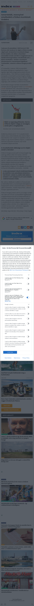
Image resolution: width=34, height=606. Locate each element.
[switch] (28, 278)
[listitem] (17, 275)
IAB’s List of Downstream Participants (19, 270)
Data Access (17, 358)
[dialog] (17, 303)
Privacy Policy (26, 358)
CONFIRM (10, 352)
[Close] (30, 248)
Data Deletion (8, 358)
